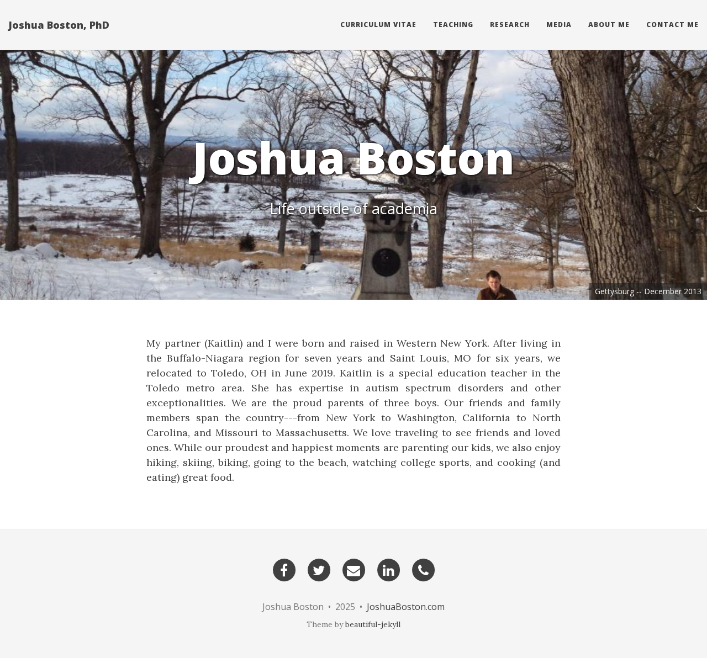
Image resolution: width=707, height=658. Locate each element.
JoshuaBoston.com (406, 607)
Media (559, 24)
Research (510, 24)
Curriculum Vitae (378, 24)
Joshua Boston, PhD (58, 24)
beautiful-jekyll (372, 624)
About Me (609, 24)
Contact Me (672, 24)
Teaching (453, 24)
